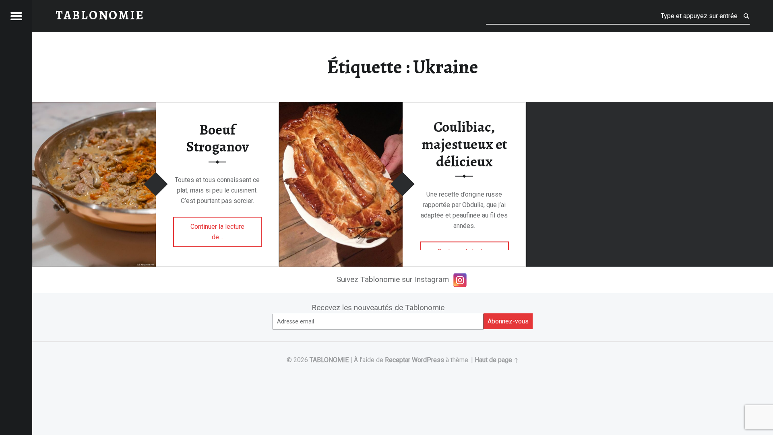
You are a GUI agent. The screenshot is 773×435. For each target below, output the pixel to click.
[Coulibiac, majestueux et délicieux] (341, 107)
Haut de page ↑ (497, 360)
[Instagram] (460, 280)
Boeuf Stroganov (217, 138)
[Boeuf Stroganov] (94, 107)
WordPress (428, 360)
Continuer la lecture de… (220, 232)
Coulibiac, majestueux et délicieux (464, 144)
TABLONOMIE (329, 360)
